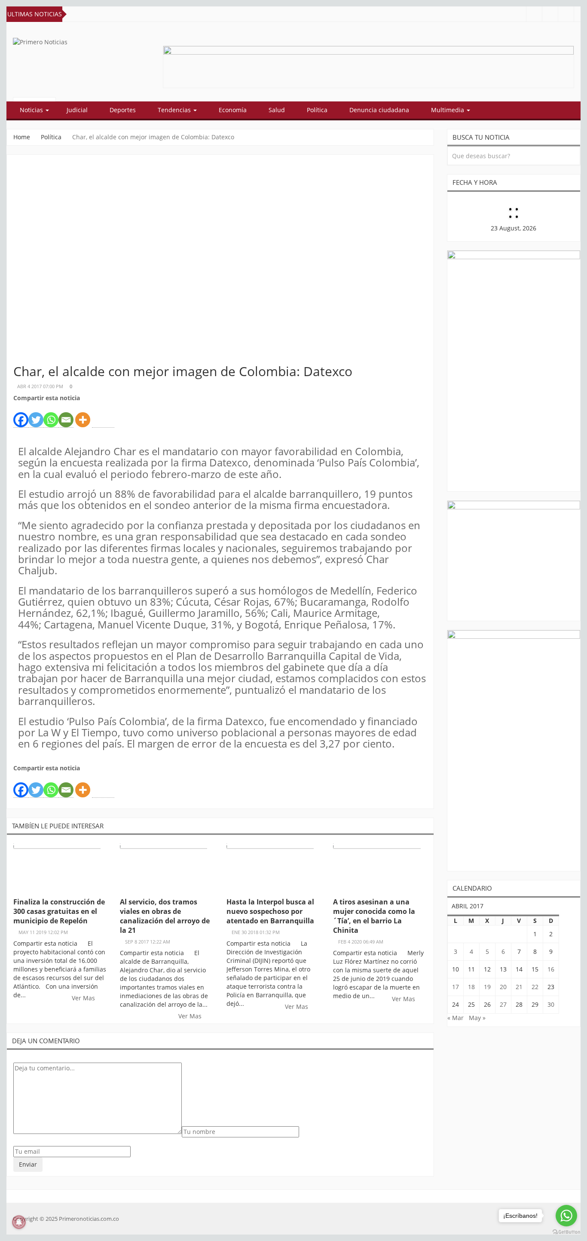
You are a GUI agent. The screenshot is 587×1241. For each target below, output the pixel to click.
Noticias (32, 110)
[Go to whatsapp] (566, 1215)
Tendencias (175, 110)
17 (455, 987)
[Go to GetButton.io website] (566, 1232)
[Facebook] (20, 415)
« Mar (455, 1018)
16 (550, 969)
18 (471, 987)
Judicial (77, 110)
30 (550, 1004)
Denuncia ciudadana (379, 110)
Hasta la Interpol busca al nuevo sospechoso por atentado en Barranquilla (270, 911)
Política (317, 110)
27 (503, 1004)
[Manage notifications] (19, 1222)
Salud (277, 110)
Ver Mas (84, 998)
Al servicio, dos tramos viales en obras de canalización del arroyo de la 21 (165, 916)
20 (503, 987)
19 (487, 987)
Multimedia (448, 110)
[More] (82, 415)
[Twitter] (35, 415)
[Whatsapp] (50, 415)
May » (477, 1018)
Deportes (123, 110)
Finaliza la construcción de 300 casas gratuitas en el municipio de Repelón (59, 911)
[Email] (65, 415)
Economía (233, 110)
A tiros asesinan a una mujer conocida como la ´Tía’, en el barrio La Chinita (374, 916)
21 (519, 987)
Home (21, 137)
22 (535, 987)
